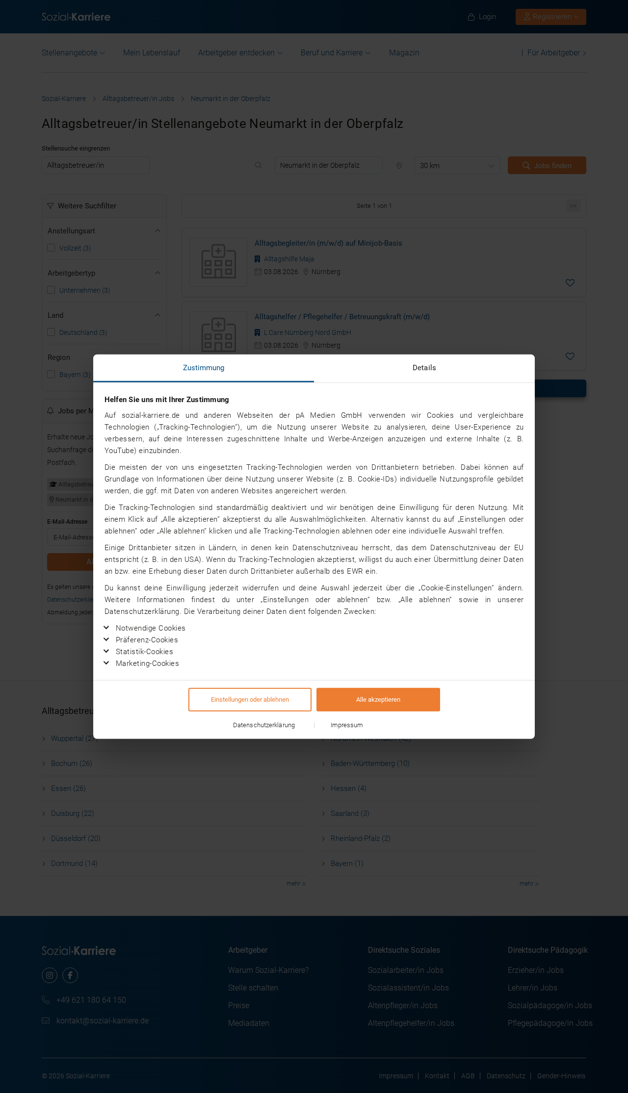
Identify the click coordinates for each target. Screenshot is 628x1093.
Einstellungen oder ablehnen (250, 699)
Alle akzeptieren (378, 699)
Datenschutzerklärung (264, 725)
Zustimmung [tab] (204, 367)
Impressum (347, 725)
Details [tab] (424, 367)
